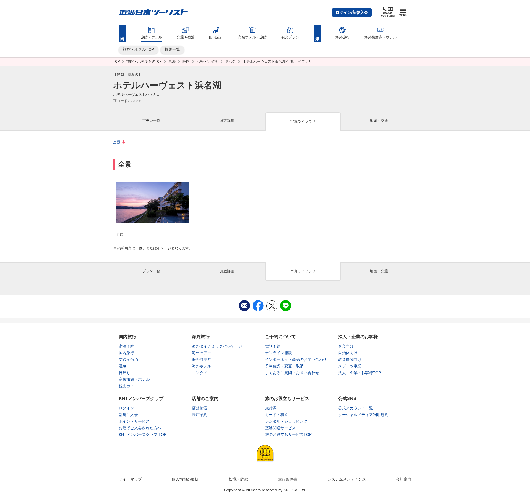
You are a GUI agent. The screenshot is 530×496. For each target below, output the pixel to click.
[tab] (151, 121)
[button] (352, 12)
